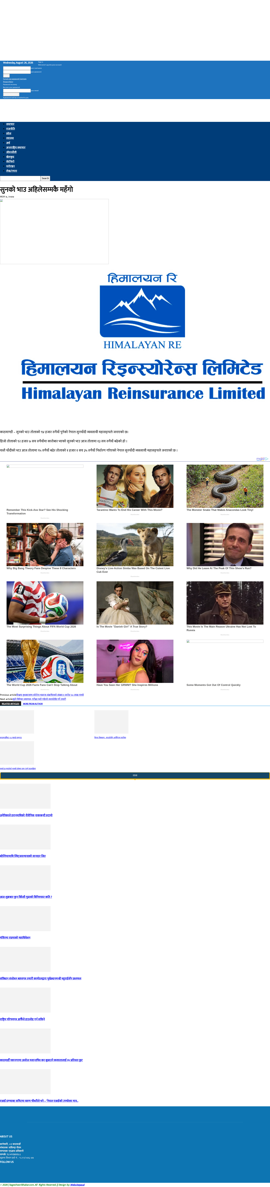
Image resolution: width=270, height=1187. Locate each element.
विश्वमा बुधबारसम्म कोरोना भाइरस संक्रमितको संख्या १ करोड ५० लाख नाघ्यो (50, 695)
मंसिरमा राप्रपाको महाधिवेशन (15, 937)
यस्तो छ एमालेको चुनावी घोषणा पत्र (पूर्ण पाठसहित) (18, 768)
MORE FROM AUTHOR (33, 704)
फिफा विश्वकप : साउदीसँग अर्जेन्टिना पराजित (110, 737)
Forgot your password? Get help (14, 79)
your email (35, 90)
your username (36, 68)
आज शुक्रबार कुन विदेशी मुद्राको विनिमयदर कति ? (26, 897)
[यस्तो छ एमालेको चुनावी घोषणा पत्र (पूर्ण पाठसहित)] (17, 764)
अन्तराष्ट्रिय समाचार (15, 147)
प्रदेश (8, 133)
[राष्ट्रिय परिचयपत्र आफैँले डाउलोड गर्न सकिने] (25, 1012)
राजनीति (10, 129)
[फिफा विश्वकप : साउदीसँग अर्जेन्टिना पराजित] (111, 733)
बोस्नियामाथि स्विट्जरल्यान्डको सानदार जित (23, 856)
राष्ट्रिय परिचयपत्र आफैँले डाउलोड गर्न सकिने (22, 1019)
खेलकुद (10, 157)
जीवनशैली (11, 152)
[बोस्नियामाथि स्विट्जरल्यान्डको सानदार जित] (25, 849)
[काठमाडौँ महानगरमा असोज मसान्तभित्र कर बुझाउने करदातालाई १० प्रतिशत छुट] (25, 1053)
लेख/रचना (11, 171)
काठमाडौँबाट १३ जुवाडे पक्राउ (11, 737)
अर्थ (8, 143)
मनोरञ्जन (10, 166)
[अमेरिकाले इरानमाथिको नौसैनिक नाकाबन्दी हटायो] (25, 808)
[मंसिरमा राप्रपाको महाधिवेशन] (25, 930)
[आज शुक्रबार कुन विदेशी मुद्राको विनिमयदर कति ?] (25, 889)
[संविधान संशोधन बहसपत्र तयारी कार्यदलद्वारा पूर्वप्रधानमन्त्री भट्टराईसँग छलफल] (25, 971)
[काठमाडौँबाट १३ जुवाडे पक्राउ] (17, 733)
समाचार (10, 124)
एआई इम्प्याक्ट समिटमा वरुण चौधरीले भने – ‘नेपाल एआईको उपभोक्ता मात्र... (39, 1101)
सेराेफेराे (10, 161)
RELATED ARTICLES (10, 704)
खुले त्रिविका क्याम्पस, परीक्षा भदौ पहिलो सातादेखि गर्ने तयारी (39, 699)
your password (36, 72)
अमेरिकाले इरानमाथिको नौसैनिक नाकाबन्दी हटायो (26, 815)
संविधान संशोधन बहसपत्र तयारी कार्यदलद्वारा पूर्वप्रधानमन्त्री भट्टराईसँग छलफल (40, 978)
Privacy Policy (8, 81)
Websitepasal (77, 1185)
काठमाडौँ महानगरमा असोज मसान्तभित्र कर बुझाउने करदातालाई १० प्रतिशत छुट (41, 1060)
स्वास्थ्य (10, 138)
